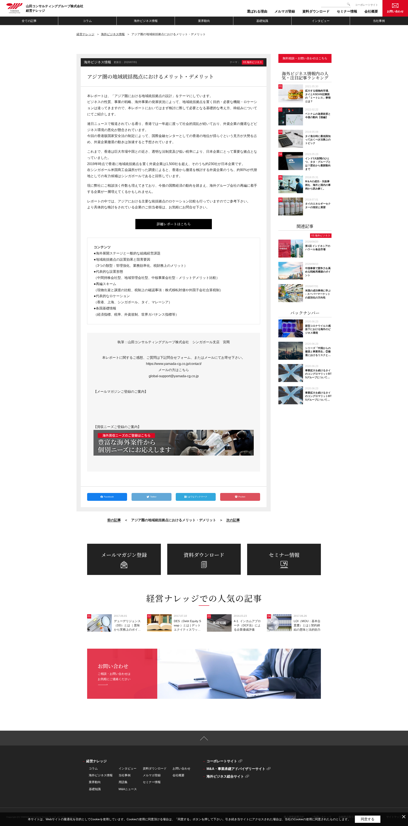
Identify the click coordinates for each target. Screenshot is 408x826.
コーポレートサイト (366, 4)
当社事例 (379, 21)
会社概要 (178, 775)
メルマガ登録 (152, 775)
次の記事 (233, 520)
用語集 (123, 782)
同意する (367, 819)
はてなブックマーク (197, 497)
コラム (87, 21)
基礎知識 (262, 21)
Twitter (153, 497)
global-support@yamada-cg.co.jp (174, 376)
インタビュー (321, 21)
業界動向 (204, 21)
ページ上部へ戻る (204, 740)
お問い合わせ (395, 11)
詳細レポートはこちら (174, 224)
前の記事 (114, 520)
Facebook (109, 497)
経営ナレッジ (85, 34)
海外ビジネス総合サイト (225, 776)
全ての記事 (29, 21)
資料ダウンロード (155, 768)
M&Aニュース (128, 789)
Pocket (241, 497)
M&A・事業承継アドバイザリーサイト (236, 769)
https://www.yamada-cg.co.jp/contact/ (173, 364)
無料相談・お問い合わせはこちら (305, 58)
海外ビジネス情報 (146, 21)
